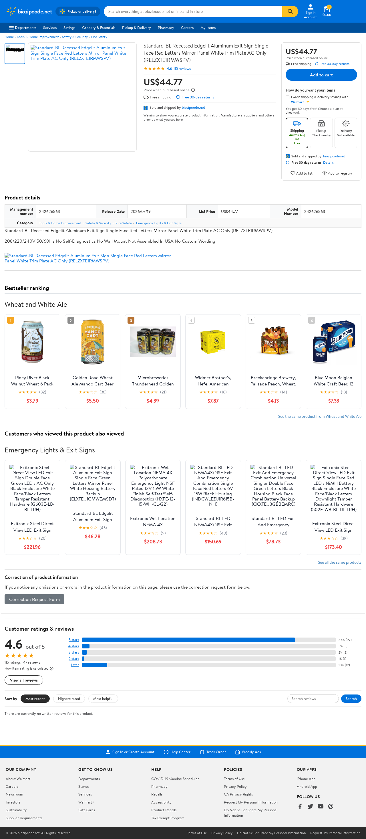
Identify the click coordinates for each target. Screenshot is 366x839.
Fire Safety (99, 36)
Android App (307, 786)
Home (9, 36)
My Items (208, 27)
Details (328, 163)
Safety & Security (75, 36)
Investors (13, 802)
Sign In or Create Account (133, 752)
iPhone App (306, 778)
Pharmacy (166, 27)
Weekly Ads (251, 752)
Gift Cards (86, 809)
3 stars (74, 652)
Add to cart (321, 75)
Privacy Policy (235, 786)
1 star (75, 665)
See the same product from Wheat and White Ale (319, 416)
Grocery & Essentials (98, 27)
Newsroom (14, 794)
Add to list (304, 173)
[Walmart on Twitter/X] (310, 806)
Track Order (216, 752)
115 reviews (182, 68)
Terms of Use (234, 778)
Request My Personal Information (251, 802)
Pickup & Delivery (136, 27)
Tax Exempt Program (167, 817)
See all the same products (339, 562)
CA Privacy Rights (238, 794)
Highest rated (69, 698)
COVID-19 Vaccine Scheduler (175, 778)
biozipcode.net (193, 107)
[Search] (290, 11)
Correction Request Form (34, 599)
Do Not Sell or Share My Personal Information (271, 833)
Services (50, 27)
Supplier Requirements (24, 817)
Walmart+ (86, 802)
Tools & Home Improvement (38, 36)
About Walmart (18, 778)
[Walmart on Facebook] (300, 806)
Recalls (156, 794)
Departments (25, 27)
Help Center (180, 752)
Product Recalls (163, 809)
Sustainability (16, 809)
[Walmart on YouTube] (320, 806)
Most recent (35, 698)
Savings (69, 27)
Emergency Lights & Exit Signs (159, 223)
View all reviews (24, 680)
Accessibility (161, 802)
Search (351, 698)
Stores (83, 786)
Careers (187, 27)
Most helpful (103, 698)
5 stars (74, 640)
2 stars (74, 658)
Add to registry (340, 173)
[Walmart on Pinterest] (331, 806)
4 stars (73, 646)
